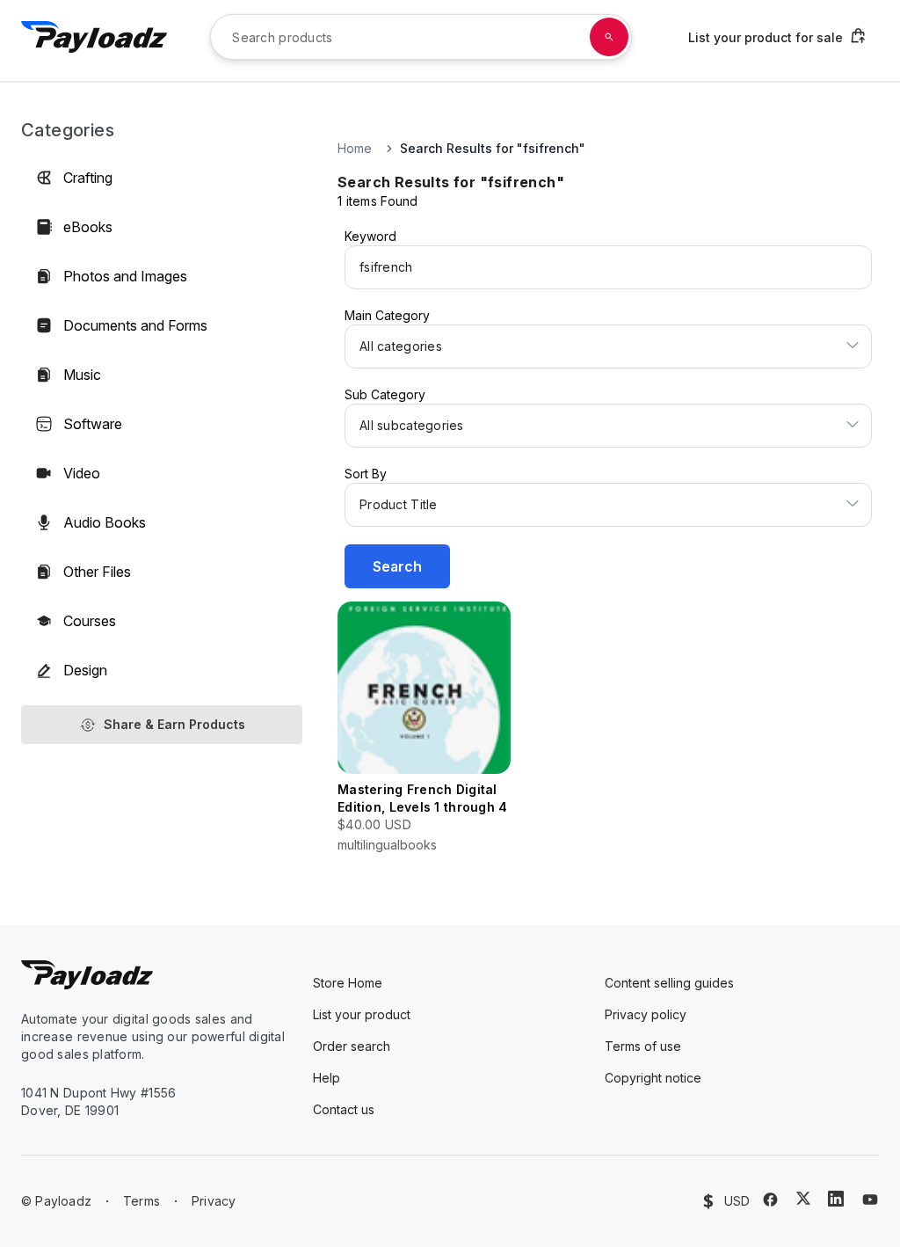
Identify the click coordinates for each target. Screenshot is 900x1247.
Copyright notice (653, 1077)
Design (85, 670)
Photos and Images (125, 276)
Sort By (366, 473)
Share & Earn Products (174, 724)
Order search (351, 1046)
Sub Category (385, 394)
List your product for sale (765, 37)
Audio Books (104, 522)
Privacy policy (645, 1014)
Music (82, 374)
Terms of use (643, 1046)
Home (355, 148)
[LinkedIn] (836, 1199)
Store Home (347, 982)
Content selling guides (669, 982)
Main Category (387, 315)
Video (81, 473)
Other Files (97, 571)
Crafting (87, 177)
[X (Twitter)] (803, 1198)
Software (92, 424)
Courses (89, 621)
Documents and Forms (135, 325)
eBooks (87, 227)
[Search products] (609, 37)
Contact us (343, 1109)
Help (326, 1077)
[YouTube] (870, 1199)
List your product (361, 1014)
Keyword (370, 236)
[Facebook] (770, 1199)
